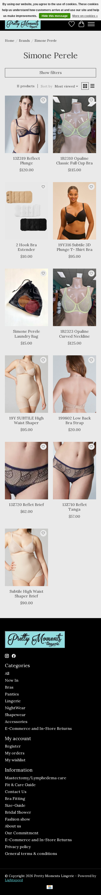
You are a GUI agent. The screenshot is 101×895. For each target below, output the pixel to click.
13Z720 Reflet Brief (26, 504)
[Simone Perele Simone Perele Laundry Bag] (26, 297)
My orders (15, 753)
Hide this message (55, 16)
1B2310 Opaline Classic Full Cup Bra (74, 160)
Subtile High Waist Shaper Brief (26, 593)
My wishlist (15, 759)
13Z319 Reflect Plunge (26, 160)
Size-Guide (15, 805)
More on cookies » (85, 16)
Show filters (50, 72)
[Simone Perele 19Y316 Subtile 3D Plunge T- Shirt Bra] (74, 211)
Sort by (46, 86)
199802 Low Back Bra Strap (74, 420)
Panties (12, 694)
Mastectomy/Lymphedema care (35, 777)
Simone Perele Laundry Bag (26, 333)
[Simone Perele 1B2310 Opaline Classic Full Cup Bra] (74, 124)
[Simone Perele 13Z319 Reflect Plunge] (26, 124)
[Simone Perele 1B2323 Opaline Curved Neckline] (74, 297)
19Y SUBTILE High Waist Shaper (26, 420)
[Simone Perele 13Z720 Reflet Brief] (26, 470)
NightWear (15, 707)
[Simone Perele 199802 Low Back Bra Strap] (74, 384)
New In (11, 680)
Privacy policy (18, 846)
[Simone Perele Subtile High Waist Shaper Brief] (26, 557)
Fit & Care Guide (20, 784)
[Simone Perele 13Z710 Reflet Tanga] (74, 470)
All (7, 673)
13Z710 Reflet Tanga (74, 507)
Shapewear (15, 714)
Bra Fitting (15, 798)
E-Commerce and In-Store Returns (38, 728)
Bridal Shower (18, 812)
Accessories (16, 721)
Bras (9, 687)
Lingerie (13, 700)
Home (9, 41)
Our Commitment (21, 832)
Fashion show (17, 819)
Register (13, 746)
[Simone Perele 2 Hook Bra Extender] (26, 211)
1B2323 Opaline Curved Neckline (74, 333)
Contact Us (15, 791)
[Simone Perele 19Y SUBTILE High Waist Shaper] (26, 384)
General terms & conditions (31, 853)
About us (13, 825)
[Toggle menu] (91, 24)
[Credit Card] (50, 887)
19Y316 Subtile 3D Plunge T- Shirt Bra (74, 247)
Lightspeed (14, 880)
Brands (24, 41)
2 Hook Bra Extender (26, 247)
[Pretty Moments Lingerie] (23, 24)
